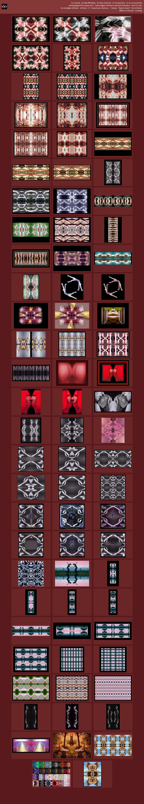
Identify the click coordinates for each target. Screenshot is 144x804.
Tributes (113, 8)
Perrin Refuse (136, 8)
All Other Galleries (104, 3)
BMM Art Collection (126, 11)
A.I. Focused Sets (118, 3)
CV (89, 8)
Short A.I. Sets (136, 5)
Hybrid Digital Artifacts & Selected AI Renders (112, 5)
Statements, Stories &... (100, 8)
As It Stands (75, 3)
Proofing (138, 11)
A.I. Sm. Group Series (134, 3)
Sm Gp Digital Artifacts (70, 8)
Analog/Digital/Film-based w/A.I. (81, 5)
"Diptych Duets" (124, 8)
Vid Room (83, 8)
